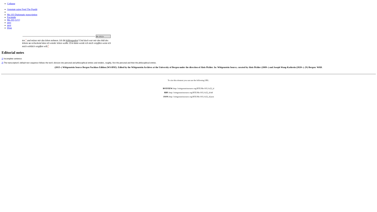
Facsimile (11, 17)
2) (2, 63)
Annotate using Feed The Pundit (22, 9)
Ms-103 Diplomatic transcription (22, 14)
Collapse (11, 3)
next (9, 25)
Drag (9, 28)
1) (2, 59)
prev (9, 22)
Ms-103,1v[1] (13, 20)
